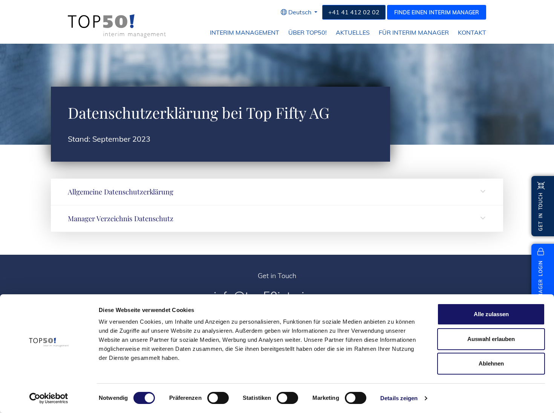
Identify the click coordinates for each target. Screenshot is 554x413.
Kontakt (472, 32)
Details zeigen (399, 398)
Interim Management (244, 32)
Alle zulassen (491, 314)
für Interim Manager (414, 32)
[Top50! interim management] (117, 26)
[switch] (218, 398)
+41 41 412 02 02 (354, 12)
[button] (299, 12)
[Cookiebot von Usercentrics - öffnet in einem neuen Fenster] (49, 398)
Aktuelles (353, 32)
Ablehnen (491, 363)
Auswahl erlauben (491, 339)
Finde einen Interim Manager (436, 12)
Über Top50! (307, 32)
